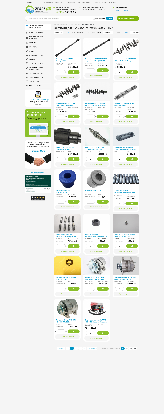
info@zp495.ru (38, 151)
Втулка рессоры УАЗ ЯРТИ (94, 190)
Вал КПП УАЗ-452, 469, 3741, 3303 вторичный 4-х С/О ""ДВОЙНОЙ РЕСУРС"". (95, 149)
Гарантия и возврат (84, 2)
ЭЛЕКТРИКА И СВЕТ (35, 85)
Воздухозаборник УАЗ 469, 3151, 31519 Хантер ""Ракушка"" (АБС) (125, 149)
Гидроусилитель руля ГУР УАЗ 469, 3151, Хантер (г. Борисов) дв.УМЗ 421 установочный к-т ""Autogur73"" (95, 321)
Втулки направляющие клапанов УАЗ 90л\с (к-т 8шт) (66, 236)
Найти (109, 18)
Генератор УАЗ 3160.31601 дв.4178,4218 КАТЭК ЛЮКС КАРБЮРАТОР (94, 278)
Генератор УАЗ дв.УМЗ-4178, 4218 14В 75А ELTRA (66, 321)
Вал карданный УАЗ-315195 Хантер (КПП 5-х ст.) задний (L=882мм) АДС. (66, 60)
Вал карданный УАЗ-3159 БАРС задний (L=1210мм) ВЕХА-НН (96, 60)
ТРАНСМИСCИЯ (34, 81)
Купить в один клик (67, 77)
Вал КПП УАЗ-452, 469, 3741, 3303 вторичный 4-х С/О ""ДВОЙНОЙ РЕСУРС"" (66, 149)
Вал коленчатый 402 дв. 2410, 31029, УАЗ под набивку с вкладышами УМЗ (66, 104)
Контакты (112, 2)
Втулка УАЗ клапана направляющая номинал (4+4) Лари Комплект (124, 191)
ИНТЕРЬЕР (32, 43)
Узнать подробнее (38, 128)
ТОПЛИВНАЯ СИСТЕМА (36, 73)
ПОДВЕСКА (32, 59)
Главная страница (60, 24)
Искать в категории (100, 18)
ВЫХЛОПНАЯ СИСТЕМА (36, 33)
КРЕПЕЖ (31, 51)
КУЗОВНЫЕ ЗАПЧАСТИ (36, 55)
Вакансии (58, 2)
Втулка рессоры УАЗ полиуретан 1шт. (63, 191)
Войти (117, 10)
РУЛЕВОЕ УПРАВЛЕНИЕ (36, 63)
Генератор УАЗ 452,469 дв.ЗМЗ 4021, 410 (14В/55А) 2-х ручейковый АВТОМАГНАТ (125, 278)
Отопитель (33, 47)
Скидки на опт (70, 2)
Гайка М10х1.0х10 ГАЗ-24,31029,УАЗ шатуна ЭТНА (96, 236)
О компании (48, 2)
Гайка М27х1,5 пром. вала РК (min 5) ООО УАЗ (66, 278)
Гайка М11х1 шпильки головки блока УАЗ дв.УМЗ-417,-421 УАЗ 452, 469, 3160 (125, 236)
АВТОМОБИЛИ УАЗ (74, 24)
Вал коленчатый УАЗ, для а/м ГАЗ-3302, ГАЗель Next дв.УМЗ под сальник (95, 104)
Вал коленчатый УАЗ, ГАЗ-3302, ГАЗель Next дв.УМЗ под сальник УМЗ (125, 60)
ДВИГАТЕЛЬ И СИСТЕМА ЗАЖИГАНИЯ (36, 38)
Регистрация (125, 10)
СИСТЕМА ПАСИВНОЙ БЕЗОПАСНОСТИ (36, 68)
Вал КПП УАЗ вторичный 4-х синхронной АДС (124, 104)
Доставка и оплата (100, 2)
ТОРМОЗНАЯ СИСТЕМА (36, 77)
